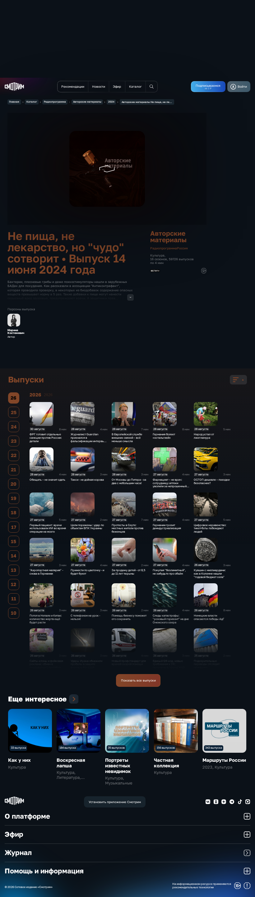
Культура (157, 255)
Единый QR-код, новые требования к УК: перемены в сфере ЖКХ (169, 664)
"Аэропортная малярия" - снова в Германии (46, 571)
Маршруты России (224, 760)
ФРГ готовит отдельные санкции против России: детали (46, 437)
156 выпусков (166, 747)
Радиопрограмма (55, 101)
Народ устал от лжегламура (204, 435)
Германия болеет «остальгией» (164, 435)
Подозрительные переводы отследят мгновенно (207, 664)
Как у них (19, 760)
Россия (182, 248)
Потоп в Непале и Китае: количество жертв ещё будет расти (46, 619)
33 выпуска (18, 747)
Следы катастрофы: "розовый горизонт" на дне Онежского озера (171, 619)
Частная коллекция (166, 762)
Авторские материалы (87, 101)
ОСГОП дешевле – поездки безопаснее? (212, 481)
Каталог (31, 101)
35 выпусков (116, 747)
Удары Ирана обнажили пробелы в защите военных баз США (86, 664)
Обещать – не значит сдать (47, 479)
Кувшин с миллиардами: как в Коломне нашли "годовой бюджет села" (210, 573)
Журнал (18, 852)
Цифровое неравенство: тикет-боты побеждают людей (210, 528)
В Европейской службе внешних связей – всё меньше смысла (127, 437)
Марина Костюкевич (15, 332)
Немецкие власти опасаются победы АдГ (209, 617)
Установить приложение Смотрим (115, 802)
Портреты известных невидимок (118, 765)
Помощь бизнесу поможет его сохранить (129, 617)
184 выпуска (67, 747)
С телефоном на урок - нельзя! (85, 617)
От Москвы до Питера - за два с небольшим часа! (129, 481)
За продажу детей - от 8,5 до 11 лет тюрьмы (128, 571)
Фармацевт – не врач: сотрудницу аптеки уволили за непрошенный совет (170, 484)
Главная (14, 101)
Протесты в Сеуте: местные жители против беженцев (127, 528)
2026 (48, 395)
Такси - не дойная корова (87, 479)
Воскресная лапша (71, 762)
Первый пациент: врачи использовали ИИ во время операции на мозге (48, 528)
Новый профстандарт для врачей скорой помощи (129, 662)
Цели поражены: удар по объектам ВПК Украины (87, 526)
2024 (111, 101)
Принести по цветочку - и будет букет (87, 571)
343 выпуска (213, 747)
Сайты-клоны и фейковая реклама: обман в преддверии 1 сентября (46, 664)
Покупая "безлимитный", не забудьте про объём (169, 571)
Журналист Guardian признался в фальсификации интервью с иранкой (88, 439)
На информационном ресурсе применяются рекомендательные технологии (201, 885)
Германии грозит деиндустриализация (167, 526)
